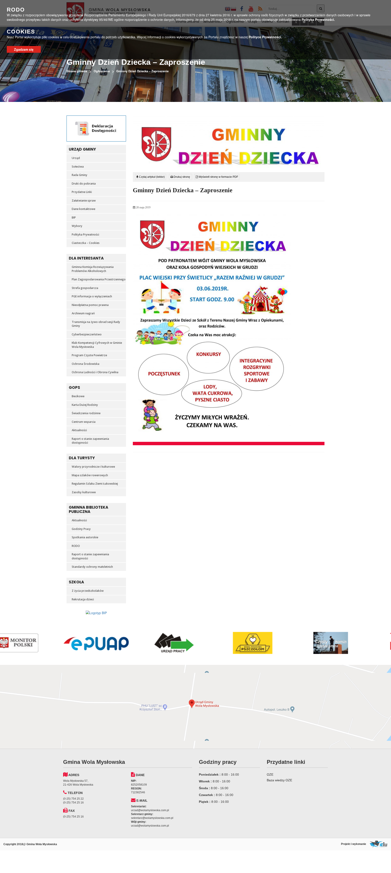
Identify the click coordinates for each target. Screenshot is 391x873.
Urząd (76, 158)
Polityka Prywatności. (318, 19)
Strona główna (77, 71)
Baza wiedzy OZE (279, 780)
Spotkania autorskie (85, 537)
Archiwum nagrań (83, 313)
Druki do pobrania (84, 183)
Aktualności (79, 430)
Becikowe (78, 396)
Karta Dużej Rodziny (85, 405)
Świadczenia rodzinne (86, 413)
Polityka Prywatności (85, 234)
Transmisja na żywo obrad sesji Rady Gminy (96, 324)
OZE (270, 774)
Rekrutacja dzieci (83, 599)
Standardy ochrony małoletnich (92, 567)
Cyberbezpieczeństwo (87, 334)
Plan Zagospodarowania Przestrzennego (99, 279)
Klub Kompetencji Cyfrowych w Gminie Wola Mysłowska (97, 345)
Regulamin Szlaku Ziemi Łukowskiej (95, 484)
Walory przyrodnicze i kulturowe (93, 467)
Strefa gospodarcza (85, 288)
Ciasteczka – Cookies (86, 243)
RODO (76, 546)
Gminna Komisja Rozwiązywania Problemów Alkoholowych (93, 269)
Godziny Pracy (81, 529)
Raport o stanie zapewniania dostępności (90, 441)
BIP (74, 217)
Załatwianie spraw (84, 200)
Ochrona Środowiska (85, 364)
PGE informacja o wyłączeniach (92, 296)
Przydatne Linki (82, 192)
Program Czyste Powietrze (89, 355)
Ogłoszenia (102, 71)
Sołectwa (78, 166)
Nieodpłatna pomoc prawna (90, 305)
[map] (195, 707)
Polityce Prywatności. (265, 37)
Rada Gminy (79, 175)
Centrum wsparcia (83, 422)
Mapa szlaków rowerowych (90, 475)
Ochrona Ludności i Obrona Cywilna (95, 372)
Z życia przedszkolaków (88, 591)
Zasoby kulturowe (84, 492)
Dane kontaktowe (83, 209)
